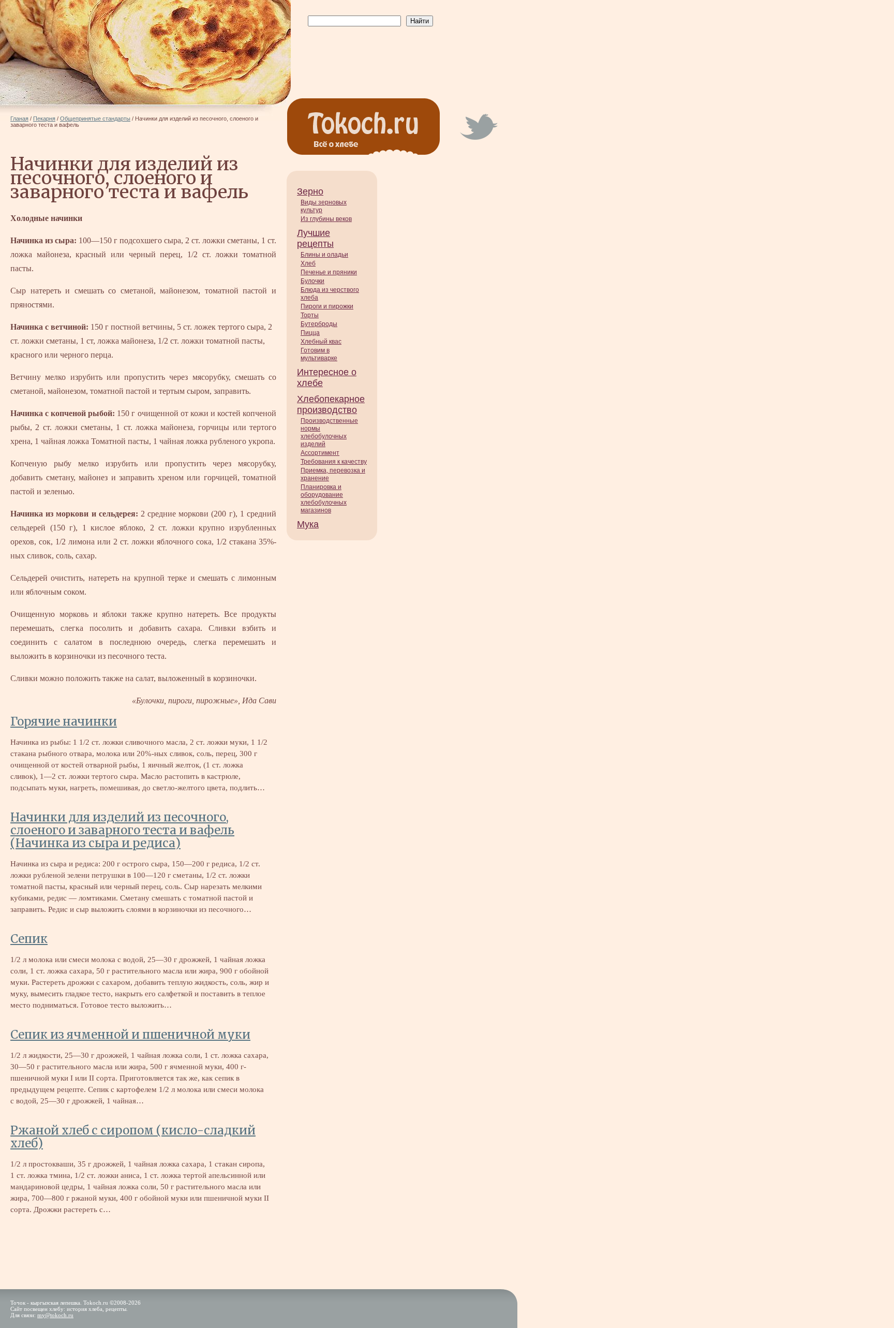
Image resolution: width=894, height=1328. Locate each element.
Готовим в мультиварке (319, 354)
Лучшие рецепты (315, 238)
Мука (308, 524)
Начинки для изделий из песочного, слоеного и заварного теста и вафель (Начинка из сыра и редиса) (122, 830)
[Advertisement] (368, 52)
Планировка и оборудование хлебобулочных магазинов (324, 498)
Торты (310, 315)
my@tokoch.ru (55, 1315)
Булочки (312, 281)
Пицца (310, 332)
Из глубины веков (326, 219)
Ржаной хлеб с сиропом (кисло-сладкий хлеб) (133, 1136)
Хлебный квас (321, 341)
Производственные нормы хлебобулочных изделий (329, 432)
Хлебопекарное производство (331, 404)
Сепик (29, 939)
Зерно (310, 191)
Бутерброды (319, 324)
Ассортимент (320, 452)
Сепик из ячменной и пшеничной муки (130, 1034)
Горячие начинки (63, 721)
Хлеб (308, 263)
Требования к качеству (334, 461)
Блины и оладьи (324, 254)
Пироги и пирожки (327, 306)
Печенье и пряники (329, 272)
